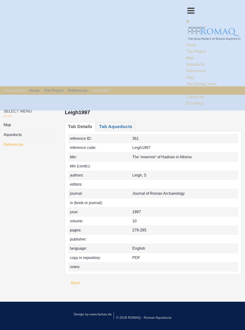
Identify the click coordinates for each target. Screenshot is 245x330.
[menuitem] (191, 45)
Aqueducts (13, 135)
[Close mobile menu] (187, 21)
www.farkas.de (101, 314)
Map (7, 125)
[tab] (80, 126)
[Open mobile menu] (191, 10)
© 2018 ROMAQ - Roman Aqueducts (144, 317)
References (13, 144)
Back (75, 283)
